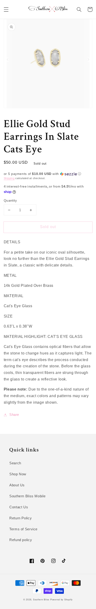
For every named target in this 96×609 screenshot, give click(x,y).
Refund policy (20, 540)
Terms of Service (23, 529)
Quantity (10, 200)
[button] (6, 9)
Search (15, 463)
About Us (17, 485)
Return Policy (20, 518)
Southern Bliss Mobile (27, 496)
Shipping (9, 178)
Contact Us (18, 507)
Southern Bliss (41, 599)
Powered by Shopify (61, 599)
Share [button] (14, 415)
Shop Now (17, 474)
